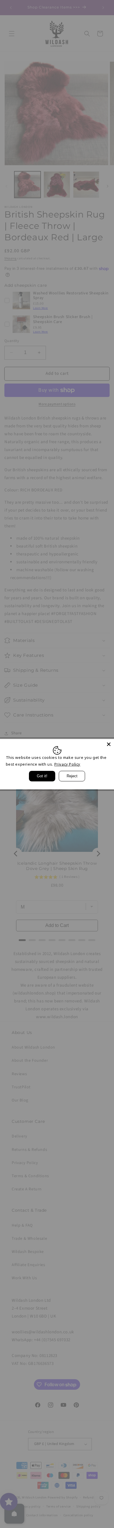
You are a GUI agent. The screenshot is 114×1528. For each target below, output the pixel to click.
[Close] (109, 744)
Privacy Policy (67, 764)
